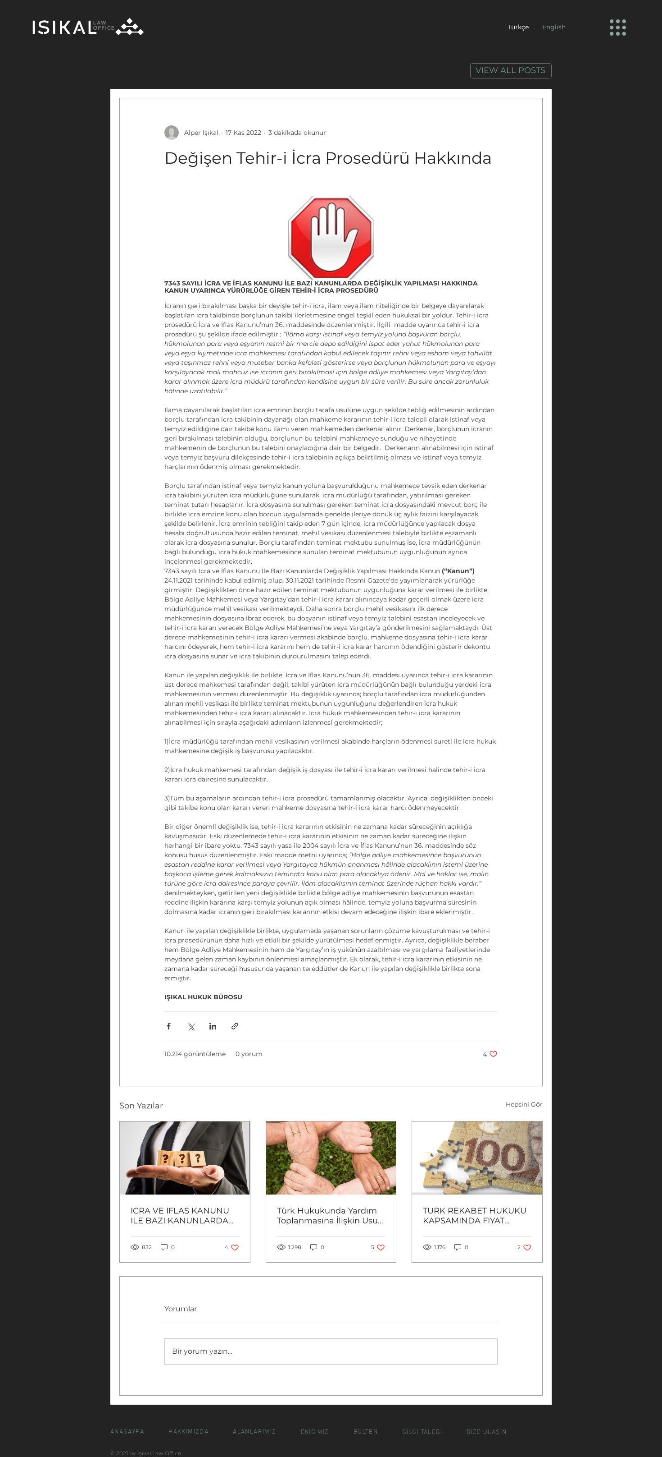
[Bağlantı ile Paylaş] (235, 1026)
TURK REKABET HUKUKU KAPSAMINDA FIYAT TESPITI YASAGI (474, 1216)
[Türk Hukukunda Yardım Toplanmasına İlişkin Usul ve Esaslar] (331, 1158)
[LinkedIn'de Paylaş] (213, 1026)
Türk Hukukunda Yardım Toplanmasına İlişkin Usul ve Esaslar (328, 1216)
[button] (618, 27)
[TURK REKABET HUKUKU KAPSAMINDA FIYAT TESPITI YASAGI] (477, 1158)
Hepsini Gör (524, 1104)
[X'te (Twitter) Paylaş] (190, 1026)
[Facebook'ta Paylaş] (168, 1026)
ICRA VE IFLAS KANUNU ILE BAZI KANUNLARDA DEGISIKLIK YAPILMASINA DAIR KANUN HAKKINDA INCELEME (183, 1216)
